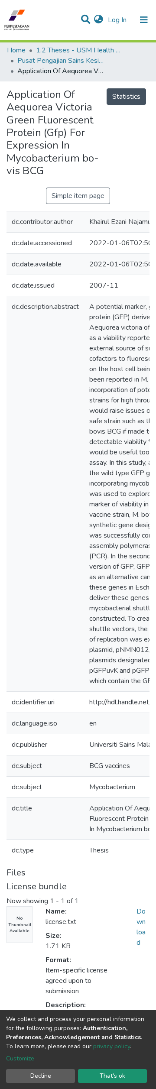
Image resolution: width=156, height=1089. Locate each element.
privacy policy (111, 1046)
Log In (118, 20)
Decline (40, 1076)
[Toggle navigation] (144, 20)
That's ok (112, 1076)
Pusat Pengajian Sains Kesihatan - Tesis (60, 60)
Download (142, 927)
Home (16, 50)
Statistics (126, 96)
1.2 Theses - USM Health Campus (79, 50)
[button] (98, 20)
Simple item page (78, 196)
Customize (20, 1058)
